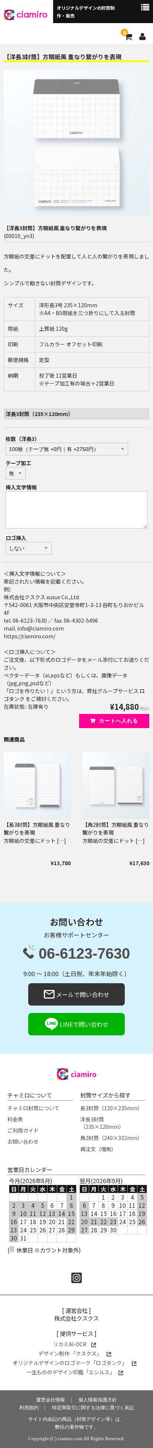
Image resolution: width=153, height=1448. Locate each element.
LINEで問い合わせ (83, 1024)
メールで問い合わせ (82, 994)
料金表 (15, 1119)
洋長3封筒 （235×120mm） (102, 1122)
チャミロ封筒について (33, 1108)
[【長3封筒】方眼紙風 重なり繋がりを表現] (37, 785)
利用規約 (29, 1407)
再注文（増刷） (98, 1149)
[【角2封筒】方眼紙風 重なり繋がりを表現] (115, 785)
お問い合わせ (23, 1141)
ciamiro (32, 14)
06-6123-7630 (84, 954)
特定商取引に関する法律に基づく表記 (93, 1407)
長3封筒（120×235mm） (111, 1108)
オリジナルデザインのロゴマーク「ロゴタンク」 (70, 1362)
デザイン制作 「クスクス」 (70, 1353)
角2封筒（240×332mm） (111, 1137)
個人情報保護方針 (97, 1400)
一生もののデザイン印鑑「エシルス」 (70, 1372)
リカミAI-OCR (70, 1344)
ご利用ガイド (23, 1130)
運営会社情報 (50, 1400)
